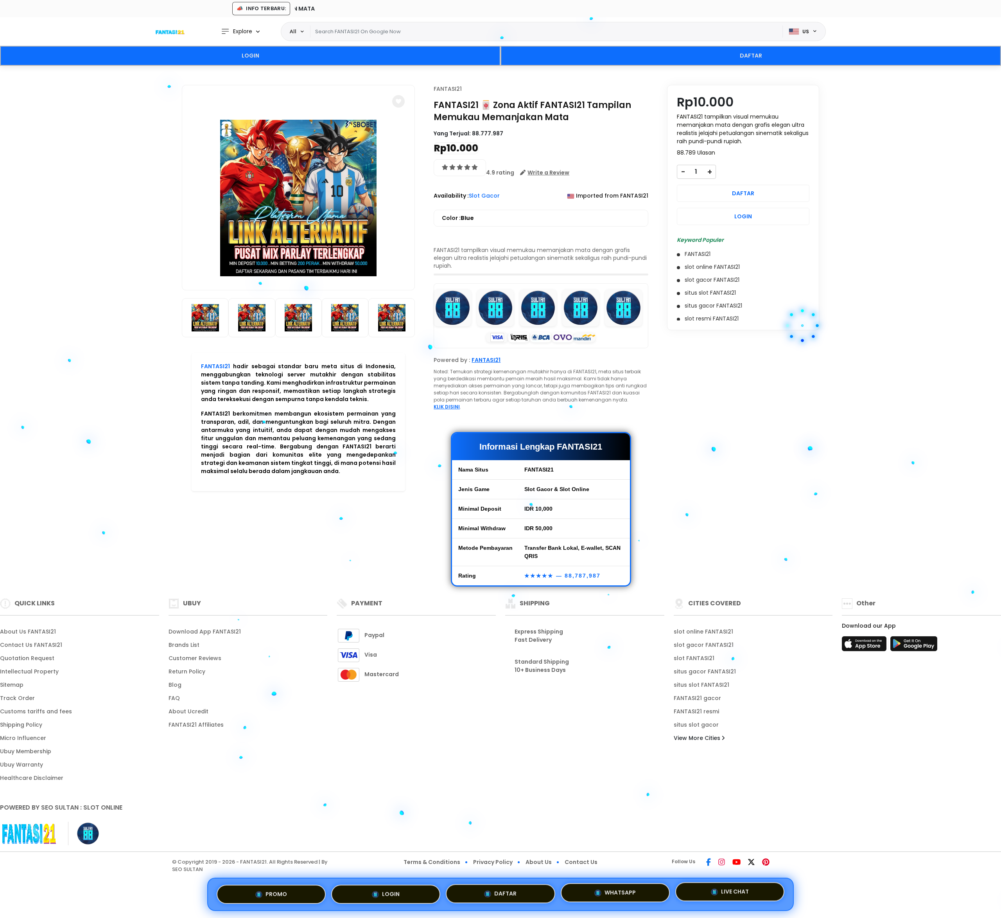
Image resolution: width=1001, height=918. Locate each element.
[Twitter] (751, 863)
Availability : (451, 196)
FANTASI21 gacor (697, 698)
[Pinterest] (766, 863)
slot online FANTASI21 (703, 631)
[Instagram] (721, 863)
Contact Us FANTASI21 (31, 645)
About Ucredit (188, 711)
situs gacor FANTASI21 (705, 671)
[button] (398, 101)
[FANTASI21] (170, 31)
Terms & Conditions (432, 862)
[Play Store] (913, 646)
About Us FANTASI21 (28, 631)
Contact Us (581, 862)
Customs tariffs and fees (36, 711)
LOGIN (250, 55)
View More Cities (698, 738)
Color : (458, 218)
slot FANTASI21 (694, 658)
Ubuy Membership (25, 751)
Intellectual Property (29, 671)
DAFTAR (751, 55)
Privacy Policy (493, 862)
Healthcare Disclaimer (31, 778)
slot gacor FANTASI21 (704, 645)
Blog (175, 685)
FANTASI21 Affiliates (196, 725)
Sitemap (11, 685)
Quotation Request (27, 658)
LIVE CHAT (735, 891)
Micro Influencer (23, 738)
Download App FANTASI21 (205, 631)
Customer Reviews (195, 658)
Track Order (17, 698)
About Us (539, 862)
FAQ (174, 698)
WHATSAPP (620, 891)
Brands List (184, 645)
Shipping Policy (21, 725)
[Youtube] (736, 863)
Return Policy (187, 671)
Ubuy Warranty (21, 765)
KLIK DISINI (447, 406)
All (293, 31)
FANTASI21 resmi (696, 711)
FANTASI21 (215, 366)
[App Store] (865, 646)
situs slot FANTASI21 (701, 685)
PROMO (276, 893)
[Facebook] (708, 863)
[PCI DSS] (29, 833)
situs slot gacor (696, 725)
